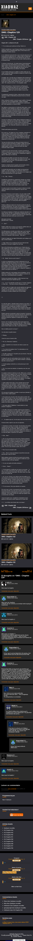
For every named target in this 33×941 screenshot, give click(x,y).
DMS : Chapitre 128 (10, 37)
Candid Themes (17, 936)
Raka (13, 35)
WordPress (16, 935)
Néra (5, 903)
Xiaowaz (9, 7)
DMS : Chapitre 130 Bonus (20, 39)
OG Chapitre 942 (8, 834)
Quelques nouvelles (9, 828)
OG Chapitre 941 (8, 837)
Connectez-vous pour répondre (10, 591)
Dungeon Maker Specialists (9, 29)
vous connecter (12, 788)
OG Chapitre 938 (8, 843)
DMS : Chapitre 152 (8, 562)
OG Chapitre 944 (8, 830)
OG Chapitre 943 (8, 832)
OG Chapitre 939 (8, 841)
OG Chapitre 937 (8, 846)
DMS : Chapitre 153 (8, 536)
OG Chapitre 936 (8, 848)
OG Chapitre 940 (8, 839)
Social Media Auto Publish (10, 940)
